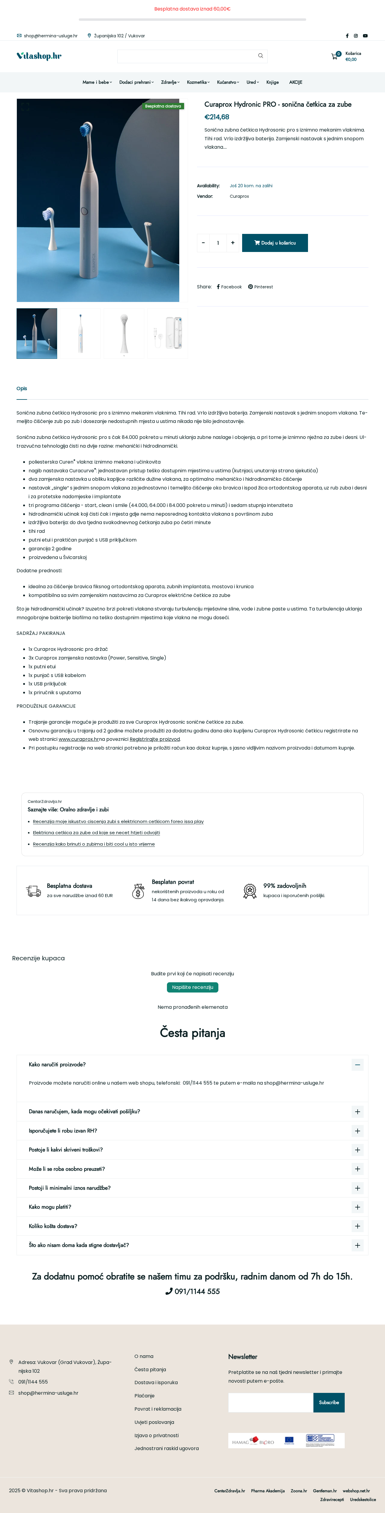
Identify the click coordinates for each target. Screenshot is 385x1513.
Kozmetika (197, 82)
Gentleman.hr (325, 1491)
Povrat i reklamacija (157, 1409)
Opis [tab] (22, 388)
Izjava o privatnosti (156, 1435)
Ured (251, 82)
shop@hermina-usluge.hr (50, 36)
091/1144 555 (198, 1083)
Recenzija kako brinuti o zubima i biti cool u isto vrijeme (94, 844)
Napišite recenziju (192, 987)
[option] (102, 200)
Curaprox (239, 196)
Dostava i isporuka (156, 1382)
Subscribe (329, 1402)
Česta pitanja (150, 1369)
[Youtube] (365, 36)
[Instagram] (355, 36)
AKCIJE (295, 82)
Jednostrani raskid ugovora (166, 1448)
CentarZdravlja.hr (229, 1491)
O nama (143, 1356)
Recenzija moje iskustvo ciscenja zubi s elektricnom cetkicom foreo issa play (118, 821)
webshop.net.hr (356, 1491)
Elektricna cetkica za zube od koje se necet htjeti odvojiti (96, 832)
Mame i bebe (96, 82)
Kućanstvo (226, 82)
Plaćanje (144, 1395)
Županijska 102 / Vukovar (119, 36)
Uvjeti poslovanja (154, 1422)
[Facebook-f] (347, 36)
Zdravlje (169, 82)
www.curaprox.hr (79, 739)
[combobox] (192, 56)
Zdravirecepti (332, 1499)
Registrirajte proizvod (155, 739)
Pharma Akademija (268, 1491)
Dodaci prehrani (135, 82)
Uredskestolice (363, 1499)
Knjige (272, 82)
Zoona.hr (299, 1491)
